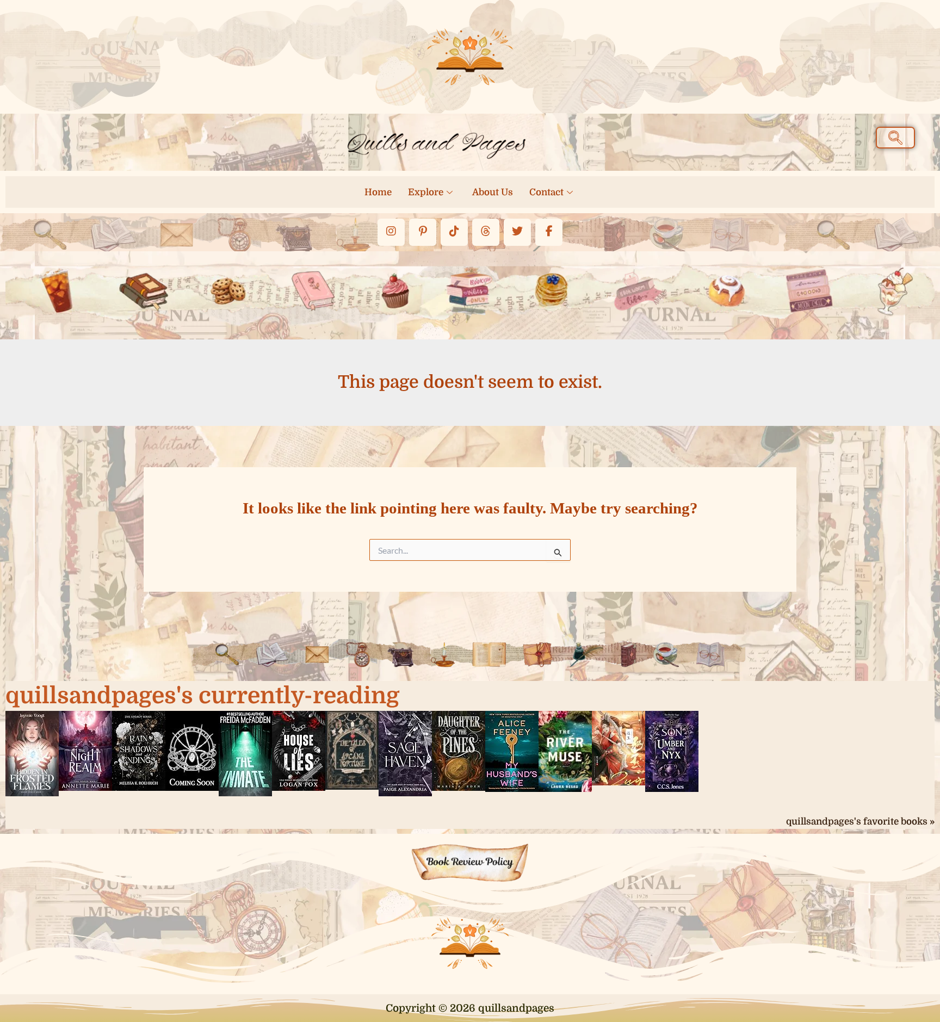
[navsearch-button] (895, 137)
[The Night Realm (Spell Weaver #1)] (85, 750)
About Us (492, 192)
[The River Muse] (565, 751)
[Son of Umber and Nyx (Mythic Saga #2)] (671, 751)
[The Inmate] (245, 753)
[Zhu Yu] (618, 747)
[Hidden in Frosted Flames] (32, 753)
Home (378, 192)
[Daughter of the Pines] (458, 750)
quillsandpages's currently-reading (202, 696)
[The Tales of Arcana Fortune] (352, 749)
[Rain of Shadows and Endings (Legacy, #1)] (138, 750)
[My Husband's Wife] (512, 751)
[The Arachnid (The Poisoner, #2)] (192, 750)
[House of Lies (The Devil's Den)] (298, 750)
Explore (425, 192)
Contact (546, 192)
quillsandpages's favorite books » (860, 821)
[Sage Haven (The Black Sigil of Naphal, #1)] (405, 753)
